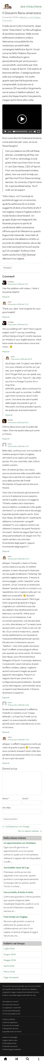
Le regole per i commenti (11, 1008)
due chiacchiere (31, 6)
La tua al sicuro (10, 1005)
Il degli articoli (9, 1043)
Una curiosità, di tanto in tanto (18, 892)
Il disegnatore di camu (10, 1028)
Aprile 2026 (9, 966)
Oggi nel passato (11, 977)
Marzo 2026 (9, 971)
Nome (5, 798)
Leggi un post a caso (9, 1040)
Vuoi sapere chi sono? (10, 1001)
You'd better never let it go (16, 867)
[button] (22, 119)
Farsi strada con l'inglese (15, 917)
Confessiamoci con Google (17, 826)
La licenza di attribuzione (11, 1011)
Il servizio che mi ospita (10, 1025)
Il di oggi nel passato (11, 1049)
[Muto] (35, 131)
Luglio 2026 (9, 948)
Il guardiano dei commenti (11, 1031)
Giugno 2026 (10, 954)
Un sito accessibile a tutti (11, 1014)
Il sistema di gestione (9, 1022)
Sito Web (6, 807)
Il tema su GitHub (8, 1019)
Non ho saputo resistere (28, 831)
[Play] (5, 131)
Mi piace (7, 268)
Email (25, 798)
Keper (10, 444)
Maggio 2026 (10, 960)
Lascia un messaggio (9, 1037)
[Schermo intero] (38, 131)
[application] (22, 119)
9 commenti (7, 20)
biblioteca (23, 17)
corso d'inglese (34, 17)
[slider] (20, 131)
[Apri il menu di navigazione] (39, 1059)
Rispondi (5, 297)
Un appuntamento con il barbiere (20, 843)
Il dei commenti (9, 1046)
